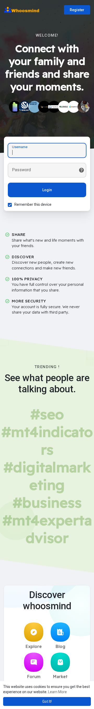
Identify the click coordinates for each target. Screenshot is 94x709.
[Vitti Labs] (44, 107)
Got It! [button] (47, 701)
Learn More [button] (57, 692)
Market (60, 676)
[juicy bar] (15, 107)
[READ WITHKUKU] (34, 107)
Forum (33, 676)
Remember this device (32, 204)
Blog (60, 646)
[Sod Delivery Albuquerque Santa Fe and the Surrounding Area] (64, 107)
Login (47, 190)
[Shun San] (25, 107)
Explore (34, 646)
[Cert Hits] (74, 107)
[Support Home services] (54, 107)
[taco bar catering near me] (84, 107)
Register (77, 10)
